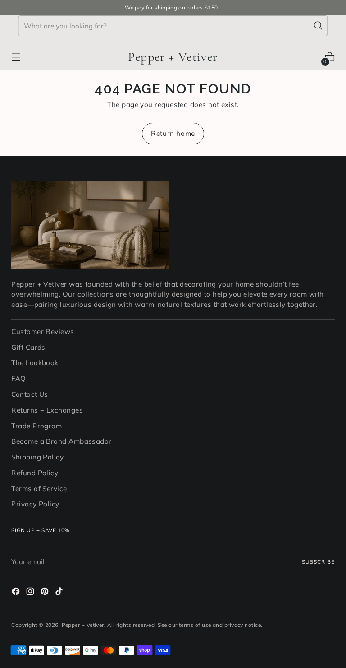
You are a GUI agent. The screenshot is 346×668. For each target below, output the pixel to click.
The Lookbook (34, 362)
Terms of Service (39, 488)
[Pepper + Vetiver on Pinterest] (45, 593)
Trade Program (36, 426)
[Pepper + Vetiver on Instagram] (31, 593)
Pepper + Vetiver (83, 625)
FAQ (18, 378)
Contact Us (29, 394)
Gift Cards (28, 347)
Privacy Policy (35, 504)
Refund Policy (34, 473)
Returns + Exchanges (47, 410)
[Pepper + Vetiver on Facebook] (16, 593)
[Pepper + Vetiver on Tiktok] (60, 593)
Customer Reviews (42, 331)
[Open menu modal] (16, 57)
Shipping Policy (37, 457)
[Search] (318, 25)
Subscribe (318, 561)
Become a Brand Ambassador (61, 441)
